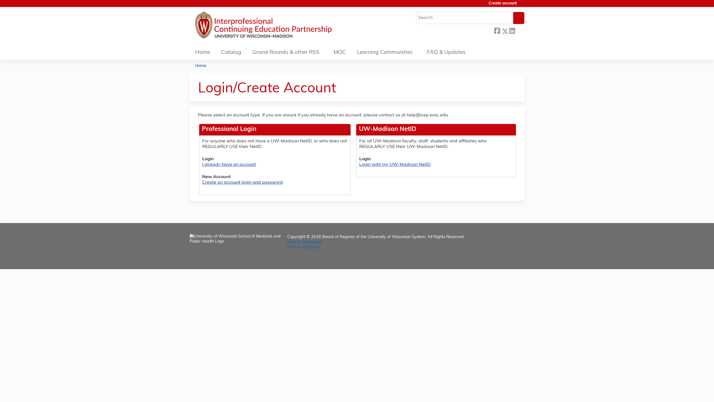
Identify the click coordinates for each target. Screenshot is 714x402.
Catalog (231, 52)
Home (202, 52)
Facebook (497, 30)
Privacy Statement (304, 242)
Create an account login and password (242, 182)
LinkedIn (512, 30)
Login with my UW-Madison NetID (395, 164)
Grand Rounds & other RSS (285, 52)
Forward (519, 30)
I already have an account (229, 164)
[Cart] (522, 5)
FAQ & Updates (446, 52)
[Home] (280, 26)
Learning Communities (385, 52)
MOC (340, 52)
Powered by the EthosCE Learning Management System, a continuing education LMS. (504, 260)
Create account (503, 3)
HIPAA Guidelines (303, 247)
